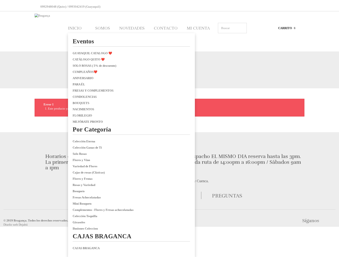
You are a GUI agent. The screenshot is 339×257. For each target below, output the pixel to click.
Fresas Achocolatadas (87, 197)
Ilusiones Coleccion (85, 228)
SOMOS (102, 28)
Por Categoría (92, 129)
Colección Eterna (84, 141)
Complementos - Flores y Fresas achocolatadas (103, 210)
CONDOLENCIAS (85, 97)
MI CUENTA (198, 28)
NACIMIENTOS (83, 109)
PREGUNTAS (227, 196)
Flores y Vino (81, 160)
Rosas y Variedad (84, 185)
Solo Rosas (80, 153)
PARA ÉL (79, 84)
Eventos (83, 41)
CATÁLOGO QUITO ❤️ (89, 59)
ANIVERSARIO (83, 78)
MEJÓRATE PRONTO (88, 121)
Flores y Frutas (82, 178)
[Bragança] (47, 31)
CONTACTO (166, 28)
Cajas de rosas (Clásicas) (89, 172)
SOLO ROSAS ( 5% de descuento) (94, 65)
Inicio (75, 28)
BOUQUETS (81, 103)
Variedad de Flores (85, 166)
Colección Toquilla (85, 216)
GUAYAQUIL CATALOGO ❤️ (92, 53)
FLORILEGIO (82, 115)
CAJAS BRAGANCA (102, 236)
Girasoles (79, 222)
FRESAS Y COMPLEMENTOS (93, 90)
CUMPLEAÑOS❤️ (85, 72)
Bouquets (79, 191)
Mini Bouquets (82, 203)
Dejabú (23, 224)
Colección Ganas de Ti (87, 147)
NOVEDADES (132, 28)
